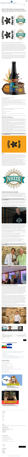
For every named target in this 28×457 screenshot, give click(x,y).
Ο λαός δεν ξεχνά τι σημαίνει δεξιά (6, 361)
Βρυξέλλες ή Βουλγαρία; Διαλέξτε (5, 371)
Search (2, 338)
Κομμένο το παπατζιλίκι (4, 365)
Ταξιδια (3, 419)
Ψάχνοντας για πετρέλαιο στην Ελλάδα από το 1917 (8, 366)
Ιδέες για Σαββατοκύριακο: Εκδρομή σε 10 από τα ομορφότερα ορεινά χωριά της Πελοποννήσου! (13, 351)
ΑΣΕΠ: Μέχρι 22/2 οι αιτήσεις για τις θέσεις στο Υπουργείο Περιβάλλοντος (10, 357)
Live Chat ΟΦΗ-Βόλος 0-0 (5, 354)
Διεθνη (3, 417)
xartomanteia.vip (4, 431)
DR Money (3, 413)
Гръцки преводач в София (5, 428)
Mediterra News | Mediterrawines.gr (8, 2)
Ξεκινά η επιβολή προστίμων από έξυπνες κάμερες (7, 372)
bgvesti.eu (3, 452)
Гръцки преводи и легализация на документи (7, 429)
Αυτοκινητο (3, 416)
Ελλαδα (3, 418)
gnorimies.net (3, 432)
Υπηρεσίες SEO (4, 430)
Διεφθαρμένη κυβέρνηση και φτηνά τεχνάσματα (7, 367)
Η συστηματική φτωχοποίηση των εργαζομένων (7, 439)
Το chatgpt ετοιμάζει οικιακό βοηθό (6, 362)
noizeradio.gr (3, 450)
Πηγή (2, 324)
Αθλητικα (3, 415)
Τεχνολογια (3, 420)
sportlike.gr (3, 451)
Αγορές (3, 414)
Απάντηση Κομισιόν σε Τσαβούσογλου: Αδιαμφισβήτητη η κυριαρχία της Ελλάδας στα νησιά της (13, 356)
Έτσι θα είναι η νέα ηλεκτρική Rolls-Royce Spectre (8, 355)
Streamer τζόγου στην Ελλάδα (5, 370)
